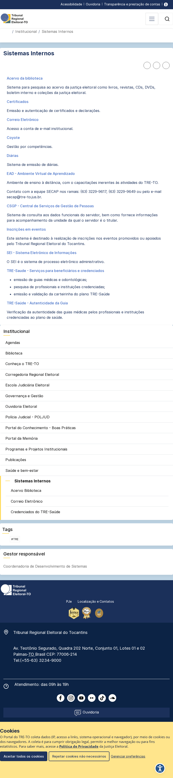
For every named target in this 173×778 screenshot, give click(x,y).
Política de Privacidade (78, 746)
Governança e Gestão (24, 396)
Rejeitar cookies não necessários (79, 756)
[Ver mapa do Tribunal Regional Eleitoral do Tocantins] (8, 632)
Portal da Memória (21, 438)
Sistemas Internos (32, 481)
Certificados (17, 101)
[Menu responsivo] (152, 19)
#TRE (14, 539)
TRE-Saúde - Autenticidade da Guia (37, 303)
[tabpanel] (86, 198)
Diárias (12, 155)
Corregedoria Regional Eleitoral (32, 374)
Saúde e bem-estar (22, 470)
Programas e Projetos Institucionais (36, 449)
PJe (69, 601)
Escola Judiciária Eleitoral (27, 385)
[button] (167, 19)
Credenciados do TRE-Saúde (35, 512)
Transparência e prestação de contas (132, 4)
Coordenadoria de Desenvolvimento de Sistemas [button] (45, 566)
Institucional (26, 31)
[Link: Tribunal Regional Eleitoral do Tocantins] (16, 589)
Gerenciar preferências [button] (128, 756)
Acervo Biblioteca (26, 490)
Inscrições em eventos (26, 229)
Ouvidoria (93, 4)
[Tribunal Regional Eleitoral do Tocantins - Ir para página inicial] (14, 18)
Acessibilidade (71, 4)
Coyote (13, 137)
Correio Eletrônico (27, 501)
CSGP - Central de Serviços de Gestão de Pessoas (50, 206)
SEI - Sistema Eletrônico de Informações (41, 252)
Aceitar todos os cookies (24, 756)
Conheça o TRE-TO (22, 363)
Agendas (12, 342)
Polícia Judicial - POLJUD (27, 417)
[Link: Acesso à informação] (166, 4)
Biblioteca (13, 353)
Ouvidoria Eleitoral (21, 406)
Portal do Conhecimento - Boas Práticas (40, 428)
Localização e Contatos (96, 601)
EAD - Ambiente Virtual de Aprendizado (41, 173)
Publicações (15, 459)
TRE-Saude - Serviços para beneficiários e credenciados (55, 270)
